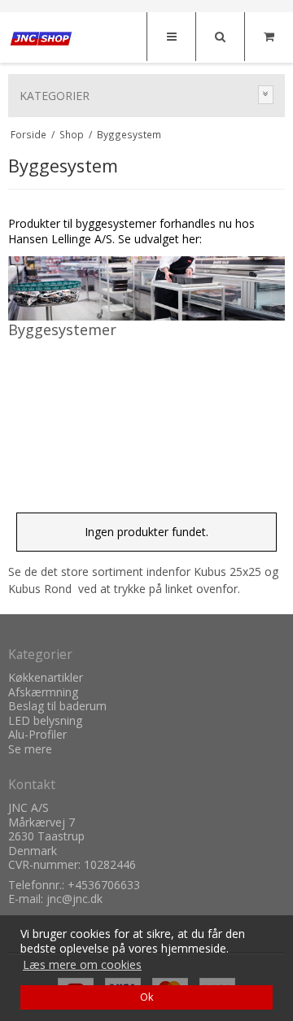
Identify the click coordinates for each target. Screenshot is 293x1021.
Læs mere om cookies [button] (82, 964)
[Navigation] (170, 36)
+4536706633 (104, 884)
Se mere (30, 749)
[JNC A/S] (40, 38)
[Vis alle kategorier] (266, 94)
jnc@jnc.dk (74, 898)
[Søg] (219, 36)
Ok (146, 997)
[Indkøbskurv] (268, 36)
